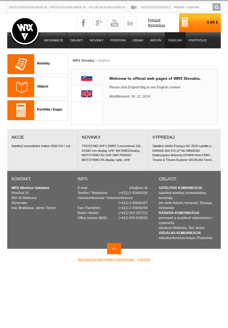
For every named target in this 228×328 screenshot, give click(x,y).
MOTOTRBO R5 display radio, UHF (106, 159)
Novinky (43, 63)
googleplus (98, 22)
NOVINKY (96, 40)
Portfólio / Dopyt (49, 109)
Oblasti (42, 86)
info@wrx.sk (138, 188)
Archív (156, 40)
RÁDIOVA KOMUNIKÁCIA (179, 213)
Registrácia (156, 25)
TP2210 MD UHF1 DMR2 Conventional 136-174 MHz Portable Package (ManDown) (112, 146)
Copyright (143, 259)
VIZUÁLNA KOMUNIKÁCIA (180, 233)
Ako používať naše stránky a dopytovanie (106, 259)
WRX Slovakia (83, 61)
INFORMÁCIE (53, 40)
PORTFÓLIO (198, 40)
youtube (114, 22)
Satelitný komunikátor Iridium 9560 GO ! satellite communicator (42, 146)
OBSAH (138, 40)
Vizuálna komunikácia (107, 7)
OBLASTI (76, 40)
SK (86, 77)
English (175, 40)
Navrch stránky (114, 248)
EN (86, 94)
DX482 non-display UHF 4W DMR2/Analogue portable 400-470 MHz (112, 150)
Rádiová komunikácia (68, 7)
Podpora (118, 40)
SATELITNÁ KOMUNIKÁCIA (180, 188)
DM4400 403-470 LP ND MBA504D (176, 150)
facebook (83, 22)
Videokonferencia (156, 7)
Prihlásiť (154, 20)
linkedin (130, 22)
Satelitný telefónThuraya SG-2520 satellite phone (183, 146)
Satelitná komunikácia (28, 7)
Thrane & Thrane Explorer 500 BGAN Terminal (183, 159)
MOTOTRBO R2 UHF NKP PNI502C (107, 155)
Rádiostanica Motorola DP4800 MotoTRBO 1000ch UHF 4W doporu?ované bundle (183, 155)
